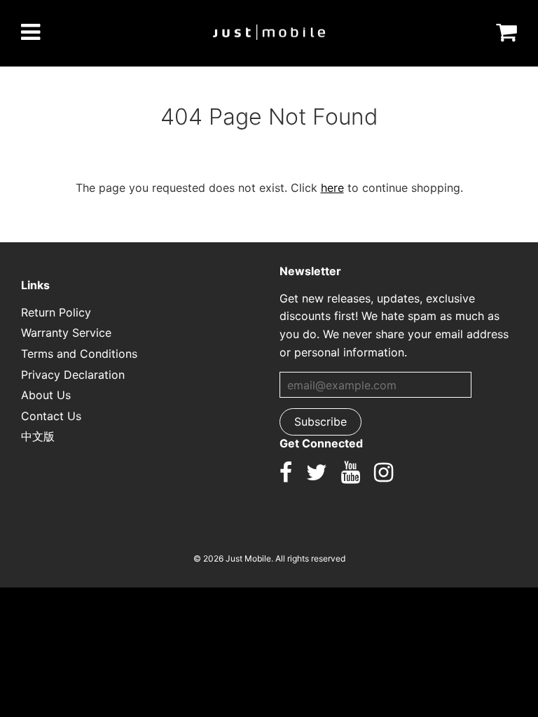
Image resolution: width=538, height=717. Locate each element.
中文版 (38, 436)
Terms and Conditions (79, 354)
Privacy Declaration (73, 375)
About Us (46, 395)
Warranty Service (66, 333)
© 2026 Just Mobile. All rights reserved (269, 558)
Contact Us (51, 416)
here (332, 188)
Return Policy (56, 312)
